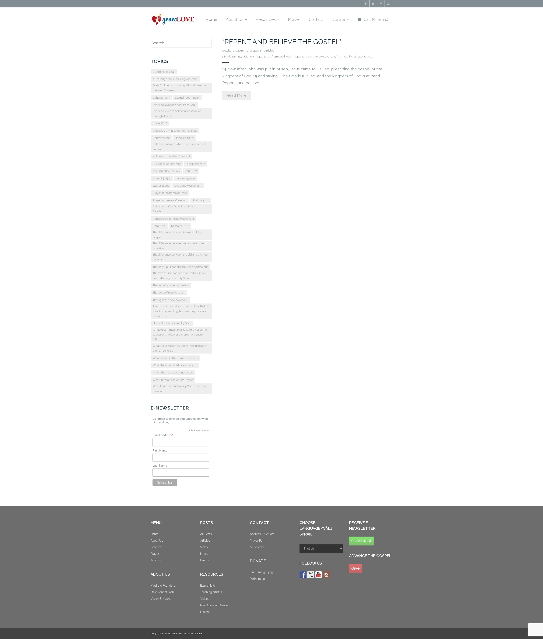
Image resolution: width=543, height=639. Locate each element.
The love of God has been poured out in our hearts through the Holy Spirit (179, 275)
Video (204, 547)
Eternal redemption (187, 97)
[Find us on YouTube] (318, 574)
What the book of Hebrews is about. (175, 365)
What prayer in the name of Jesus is (175, 358)
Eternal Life (207, 585)
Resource (157, 547)
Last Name (160, 465)
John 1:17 (191, 171)
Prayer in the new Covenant (170, 200)
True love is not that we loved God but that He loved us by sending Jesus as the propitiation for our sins (181, 311)
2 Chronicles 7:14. (164, 71)
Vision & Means (161, 598)
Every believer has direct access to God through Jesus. (177, 113)
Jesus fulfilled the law (166, 171)
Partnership (257, 578)
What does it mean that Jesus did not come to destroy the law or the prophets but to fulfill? (180, 334)
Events (204, 560)
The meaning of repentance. (354, 56)
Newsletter (257, 547)
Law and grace (185, 178)
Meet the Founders (163, 585)
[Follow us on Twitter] (310, 574)
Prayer (155, 553)
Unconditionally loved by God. (172, 323)
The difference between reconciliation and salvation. (179, 246)
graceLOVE (254, 50)
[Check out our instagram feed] (326, 574)
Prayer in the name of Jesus (170, 192)
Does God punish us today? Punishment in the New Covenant (179, 88)
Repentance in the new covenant (314, 56)
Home (154, 534)
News (204, 553)
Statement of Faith (162, 592)
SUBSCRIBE (361, 541)
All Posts (206, 534)
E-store (205, 612)
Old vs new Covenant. (188, 185)
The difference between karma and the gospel (177, 235)
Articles (269, 50)
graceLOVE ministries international (175, 130)
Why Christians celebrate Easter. (173, 380)
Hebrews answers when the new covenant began (179, 147)
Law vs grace (161, 185)
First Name (160, 450)
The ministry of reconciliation (171, 285)
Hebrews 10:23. (184, 138)
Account (156, 560)
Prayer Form (258, 540)
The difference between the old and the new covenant (180, 257)
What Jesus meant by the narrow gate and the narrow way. (179, 348)
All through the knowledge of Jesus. (175, 79)
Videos (204, 598)
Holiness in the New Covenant (171, 156)
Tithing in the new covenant (170, 300)
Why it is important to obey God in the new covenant (179, 389)
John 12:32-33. (162, 178)
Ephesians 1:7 (161, 97)
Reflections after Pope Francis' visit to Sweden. (176, 209)
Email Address (163, 435)
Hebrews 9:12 (161, 138)
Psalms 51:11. (201, 200)
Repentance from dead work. (274, 56)
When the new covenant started (173, 372)
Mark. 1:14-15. (232, 56)
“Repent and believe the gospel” (281, 42)
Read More (236, 95)
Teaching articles (211, 592)
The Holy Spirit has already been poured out (180, 266)
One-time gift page (262, 572)
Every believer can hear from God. (174, 104)
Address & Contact (262, 534)
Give (355, 568)
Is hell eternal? (195, 163)
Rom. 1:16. (159, 226)
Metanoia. (248, 56)
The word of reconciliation (169, 292)
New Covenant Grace (214, 605)
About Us (157, 540)
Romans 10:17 (180, 226)
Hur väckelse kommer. (167, 163)
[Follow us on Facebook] (302, 574)
